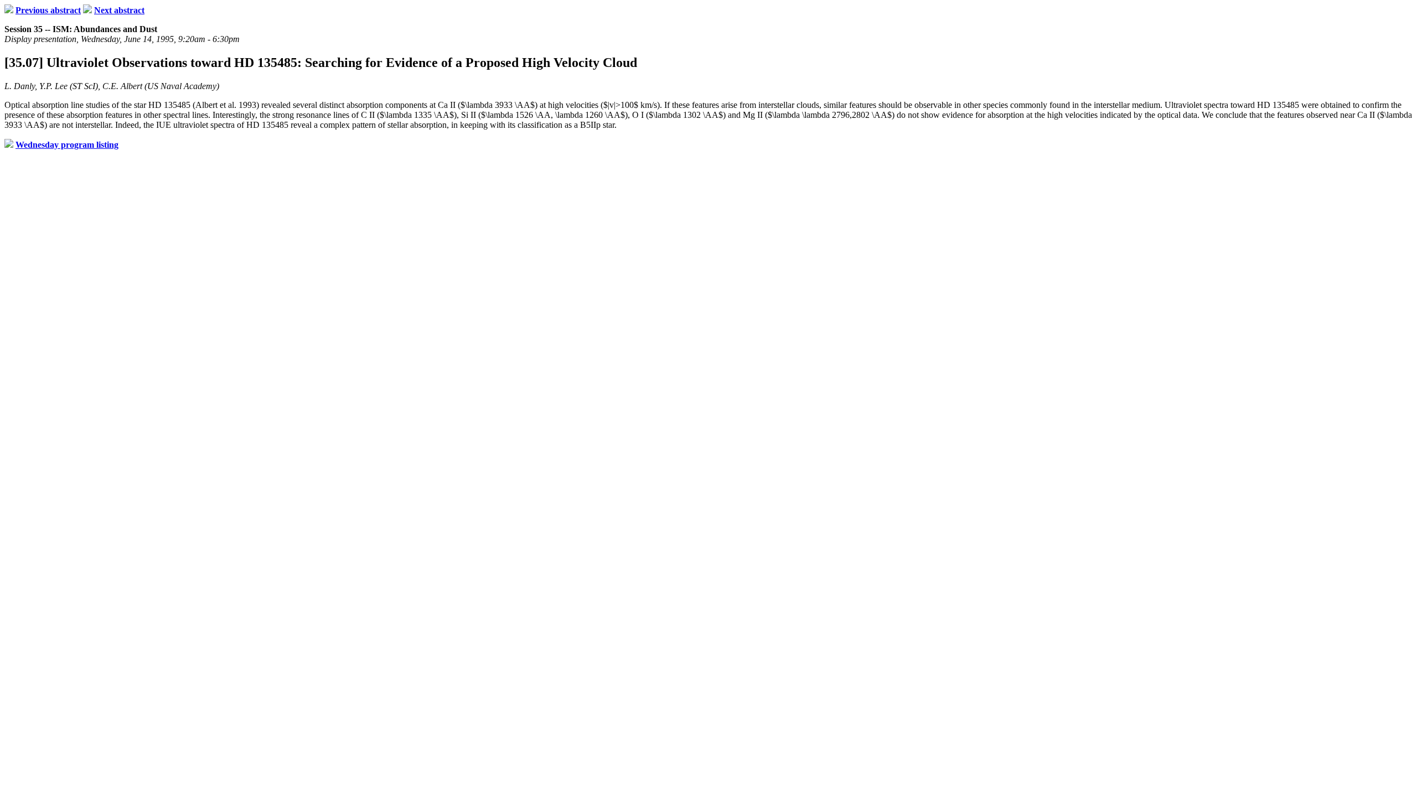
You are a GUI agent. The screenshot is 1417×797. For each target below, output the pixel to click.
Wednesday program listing (66, 144)
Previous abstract (48, 10)
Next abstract (119, 10)
